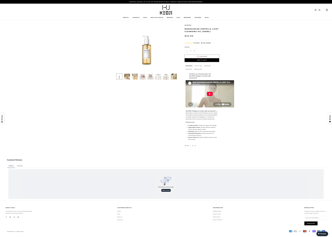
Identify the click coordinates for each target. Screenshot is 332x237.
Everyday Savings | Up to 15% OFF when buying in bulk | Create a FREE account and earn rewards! (166, 1)
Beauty (126, 17)
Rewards (187, 17)
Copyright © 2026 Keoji (15, 231)
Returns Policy (217, 214)
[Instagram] (14, 217)
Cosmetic (136, 17)
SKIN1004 (188, 25)
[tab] (189, 66)
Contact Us (120, 220)
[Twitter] (192, 145)
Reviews (198, 17)
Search (119, 211)
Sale (178, 17)
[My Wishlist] (323, 9)
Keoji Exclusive (157, 17)
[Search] (319, 10)
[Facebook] (190, 145)
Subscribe (311, 223)
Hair (145, 17)
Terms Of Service (217, 220)
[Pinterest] (195, 145)
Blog (207, 17)
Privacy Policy (216, 217)
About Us (119, 217)
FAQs (118, 214)
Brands (170, 17)
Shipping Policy (217, 211)
